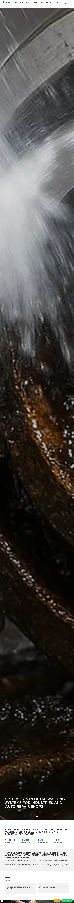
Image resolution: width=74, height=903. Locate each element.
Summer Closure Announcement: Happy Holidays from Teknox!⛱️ (51, 887)
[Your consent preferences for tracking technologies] (2, 901)
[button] (65, 880)
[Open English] (67, 4)
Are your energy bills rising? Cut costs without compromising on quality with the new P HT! (20, 887)
